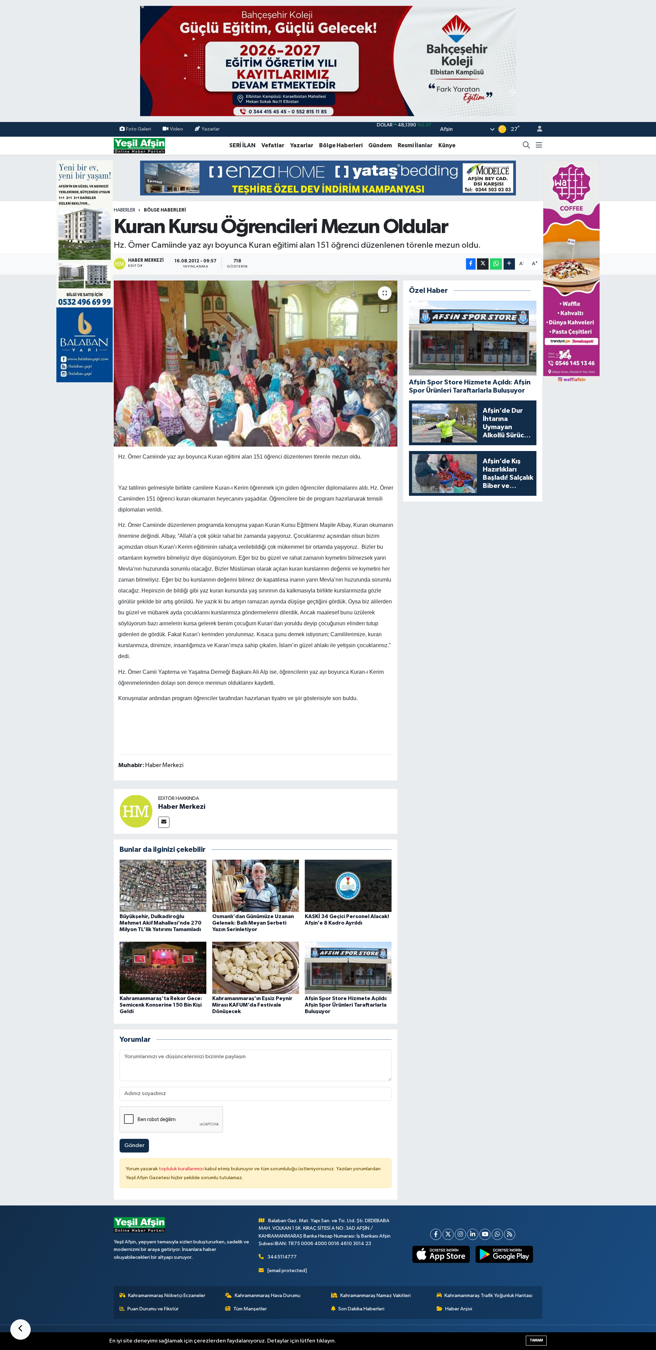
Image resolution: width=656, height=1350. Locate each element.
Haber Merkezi (181, 806)
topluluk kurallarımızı (182, 1168)
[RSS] (509, 1234)
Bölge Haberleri (341, 145)
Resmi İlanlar (415, 145)
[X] (448, 1234)
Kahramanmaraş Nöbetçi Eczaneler (166, 1295)
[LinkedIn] (472, 1234)
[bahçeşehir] (328, 61)
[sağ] (571, 271)
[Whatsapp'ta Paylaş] (496, 264)
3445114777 (282, 1256)
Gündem (380, 145)
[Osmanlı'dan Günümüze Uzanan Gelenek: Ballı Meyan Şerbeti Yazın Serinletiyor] (255, 886)
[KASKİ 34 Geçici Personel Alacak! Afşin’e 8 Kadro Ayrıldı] (348, 886)
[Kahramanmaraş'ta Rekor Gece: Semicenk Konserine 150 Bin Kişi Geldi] (163, 967)
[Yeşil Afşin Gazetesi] (139, 145)
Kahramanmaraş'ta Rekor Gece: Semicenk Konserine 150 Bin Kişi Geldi (161, 1005)
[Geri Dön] (20, 1329)
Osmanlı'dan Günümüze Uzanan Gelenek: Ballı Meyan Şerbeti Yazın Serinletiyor (253, 923)
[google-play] (504, 1254)
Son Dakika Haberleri (361, 1308)
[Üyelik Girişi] (536, 129)
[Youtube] (485, 1234)
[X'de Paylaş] (483, 264)
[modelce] (328, 178)
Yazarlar (211, 129)
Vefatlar (272, 145)
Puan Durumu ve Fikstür (153, 1308)
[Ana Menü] (539, 145)
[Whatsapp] (497, 1234)
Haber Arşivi (458, 1308)
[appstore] (441, 1254)
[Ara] (526, 145)
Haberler (124, 210)
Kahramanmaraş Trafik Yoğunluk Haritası (488, 1295)
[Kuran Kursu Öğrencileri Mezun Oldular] (256, 364)
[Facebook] (435, 1234)
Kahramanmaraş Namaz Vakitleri (375, 1295)
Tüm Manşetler (250, 1308)
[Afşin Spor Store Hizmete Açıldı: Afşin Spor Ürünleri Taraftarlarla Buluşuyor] (348, 967)
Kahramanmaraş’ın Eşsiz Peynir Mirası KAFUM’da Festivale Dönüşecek (252, 1005)
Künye (446, 145)
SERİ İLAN (242, 145)
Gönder (134, 1145)
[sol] (84, 271)
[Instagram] (460, 1234)
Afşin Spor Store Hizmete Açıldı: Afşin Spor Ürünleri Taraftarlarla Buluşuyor (346, 1005)
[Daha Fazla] (509, 264)
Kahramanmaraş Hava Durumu (267, 1295)
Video (176, 129)
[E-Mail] (163, 822)
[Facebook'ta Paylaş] (471, 264)
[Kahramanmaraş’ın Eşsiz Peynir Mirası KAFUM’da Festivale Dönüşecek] (255, 967)
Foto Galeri (138, 129)
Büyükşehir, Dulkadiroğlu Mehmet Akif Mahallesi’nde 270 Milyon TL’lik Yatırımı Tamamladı (161, 923)
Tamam (536, 1340)
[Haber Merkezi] (136, 811)
